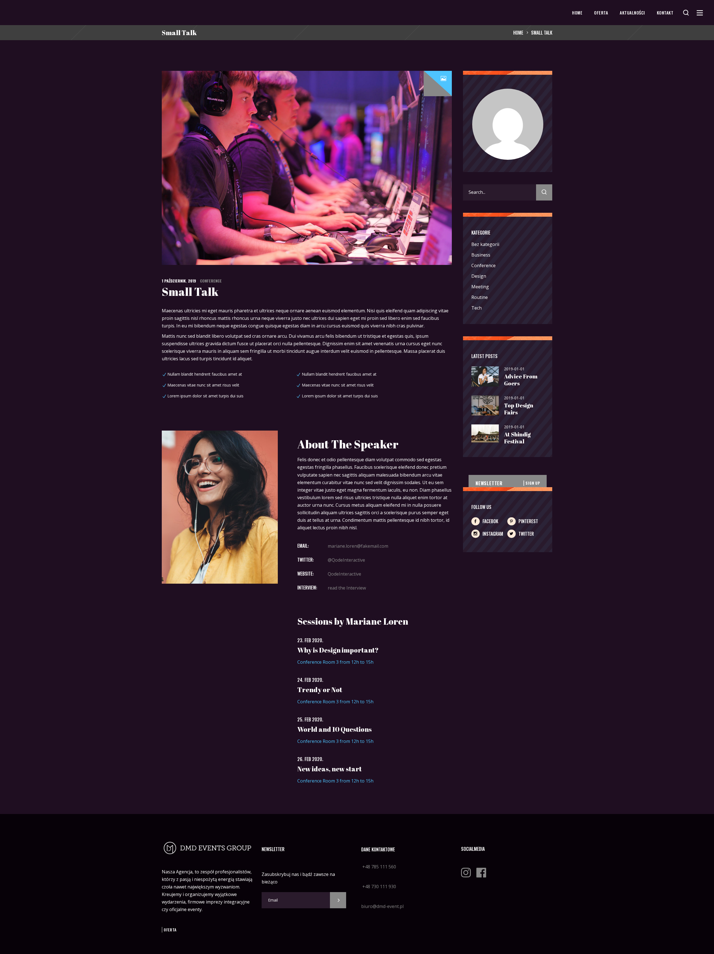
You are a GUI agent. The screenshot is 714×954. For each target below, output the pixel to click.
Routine (479, 297)
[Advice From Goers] (485, 376)
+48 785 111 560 (378, 867)
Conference (211, 281)
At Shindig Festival (517, 438)
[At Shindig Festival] (485, 433)
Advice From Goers (520, 380)
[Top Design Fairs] (485, 405)
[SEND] (338, 900)
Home (518, 32)
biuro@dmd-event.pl (382, 906)
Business (480, 255)
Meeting (480, 287)
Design (478, 276)
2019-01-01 (514, 368)
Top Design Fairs (518, 409)
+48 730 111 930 (378, 886)
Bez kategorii (485, 244)
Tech (476, 308)
